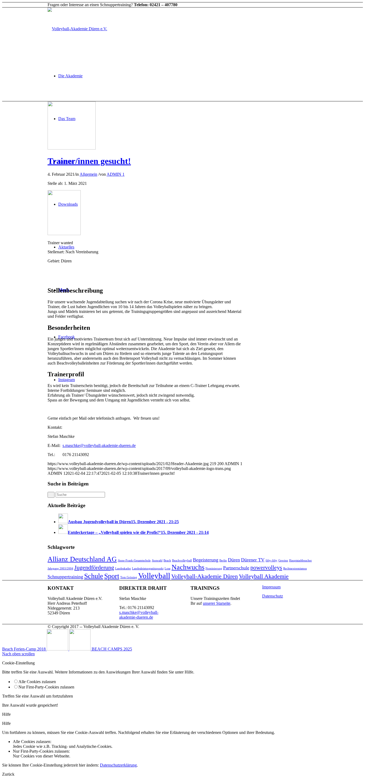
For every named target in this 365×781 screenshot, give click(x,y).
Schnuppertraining (65, 576)
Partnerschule (236, 568)
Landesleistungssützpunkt (148, 568)
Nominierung (213, 568)
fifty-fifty (271, 560)
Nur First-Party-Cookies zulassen (46, 687)
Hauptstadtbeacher (300, 560)
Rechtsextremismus (295, 568)
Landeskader (123, 568)
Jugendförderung (94, 567)
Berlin (223, 560)
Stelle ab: (55, 183)
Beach (167, 560)
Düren (234, 559)
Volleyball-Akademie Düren (204, 576)
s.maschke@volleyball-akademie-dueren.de (99, 445)
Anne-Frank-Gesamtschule (134, 560)
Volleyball (154, 575)
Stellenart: (56, 252)
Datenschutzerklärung (118, 765)
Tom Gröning (128, 577)
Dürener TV (253, 559)
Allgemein (88, 174)
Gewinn (283, 560)
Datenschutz (272, 596)
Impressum (271, 587)
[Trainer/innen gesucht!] (72, 148)
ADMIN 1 (116, 174)
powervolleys (266, 567)
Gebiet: (54, 261)
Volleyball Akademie (264, 576)
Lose (167, 568)
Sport (111, 576)
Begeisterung (205, 559)
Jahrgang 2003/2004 (60, 568)
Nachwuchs (188, 567)
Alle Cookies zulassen (37, 681)
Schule (93, 576)
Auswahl (157, 560)
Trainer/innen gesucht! (89, 161)
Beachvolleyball (182, 560)
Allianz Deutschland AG (82, 559)
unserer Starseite (216, 603)
